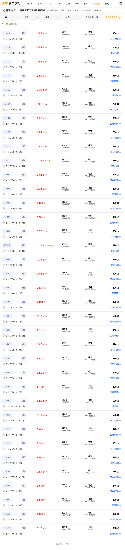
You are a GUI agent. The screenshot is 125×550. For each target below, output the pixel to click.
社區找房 (96, 4)
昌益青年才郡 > (78, 10)
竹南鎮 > (69, 10)
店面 (68, 4)
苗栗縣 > (62, 10)
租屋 (50, 4)
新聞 (107, 4)
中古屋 (40, 4)
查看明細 (114, 39)
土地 (59, 4)
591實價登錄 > (52, 10)
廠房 (85, 4)
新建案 (30, 4)
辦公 (77, 4)
